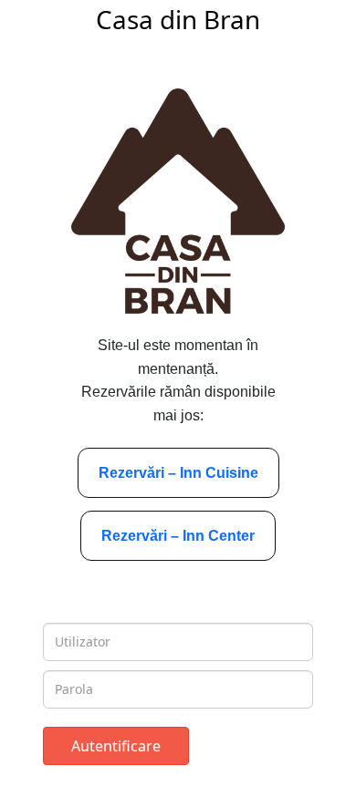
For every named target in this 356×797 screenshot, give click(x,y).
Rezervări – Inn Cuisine (178, 473)
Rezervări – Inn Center (178, 535)
